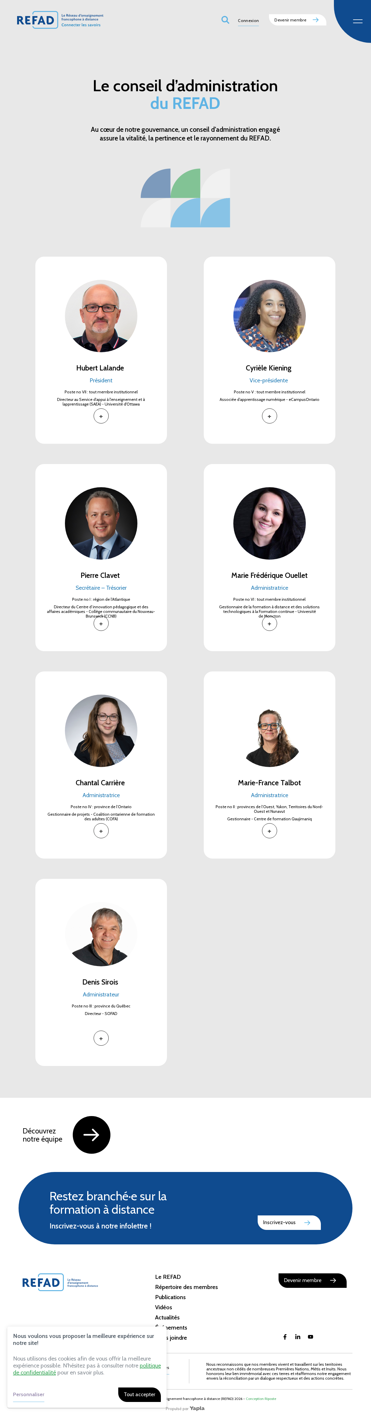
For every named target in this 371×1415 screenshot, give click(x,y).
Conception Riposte (261, 1398)
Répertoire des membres (186, 1286)
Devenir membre (290, 20)
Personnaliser (28, 1394)
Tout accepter (139, 1394)
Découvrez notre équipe (43, 1135)
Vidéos (163, 1307)
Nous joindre (171, 1337)
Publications (170, 1297)
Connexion (248, 20)
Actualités (167, 1317)
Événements (171, 1327)
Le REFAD (168, 1276)
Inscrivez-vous (279, 1222)
